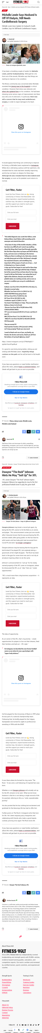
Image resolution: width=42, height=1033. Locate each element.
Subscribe (12, 226)
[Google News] (25, 1025)
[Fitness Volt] (21, 2)
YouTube (21, 405)
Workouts (26, 980)
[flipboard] (38, 1025)
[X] (19, 1025)
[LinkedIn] (36, 1025)
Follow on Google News (21, 392)
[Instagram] (39, 439)
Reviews (26, 990)
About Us (5, 1005)
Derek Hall (11, 39)
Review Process (7, 1010)
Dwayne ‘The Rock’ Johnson (18, 885)
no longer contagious (23, 543)
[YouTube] (22, 1025)
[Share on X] (19, 1030)
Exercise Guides (28, 985)
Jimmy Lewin (18, 421)
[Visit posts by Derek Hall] (4, 439)
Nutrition (26, 987)
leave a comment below (27, 367)
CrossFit (5, 987)
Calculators (27, 993)
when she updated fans (10, 91)
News (4, 10)
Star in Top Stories (21, 398)
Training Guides (28, 982)
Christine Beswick (13, 495)
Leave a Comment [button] (34, 457)
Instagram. (35, 165)
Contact (5, 1013)
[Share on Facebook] (14, 1030)
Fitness (12, 421)
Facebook (17, 403)
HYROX (4, 993)
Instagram (24, 403)
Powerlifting (6, 982)
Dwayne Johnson (19, 790)
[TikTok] (33, 1025)
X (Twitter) (31, 403)
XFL (28, 885)
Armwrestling (7, 990)
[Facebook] (17, 1025)
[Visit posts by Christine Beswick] (4, 900)
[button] (4, 2)
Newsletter (6, 1015)
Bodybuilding (7, 980)
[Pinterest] (31, 1025)
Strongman (6, 985)
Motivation (6, 467)
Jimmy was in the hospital (20, 86)
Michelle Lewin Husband (9, 424)
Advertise (5, 1018)
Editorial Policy (7, 1007)
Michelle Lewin (27, 421)
